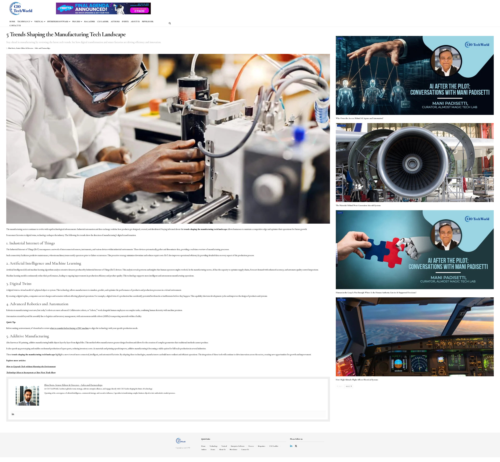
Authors (115, 21)
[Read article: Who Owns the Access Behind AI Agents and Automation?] (415, 75)
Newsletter (147, 21)
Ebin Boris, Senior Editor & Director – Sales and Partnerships (29, 48)
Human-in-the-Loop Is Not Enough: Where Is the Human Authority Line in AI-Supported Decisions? (376, 292)
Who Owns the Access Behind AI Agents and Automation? (359, 118)
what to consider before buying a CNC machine (69, 328)
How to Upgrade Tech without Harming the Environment (31, 366)
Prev (340, 386)
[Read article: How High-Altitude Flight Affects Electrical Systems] (415, 336)
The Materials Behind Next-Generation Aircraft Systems (358, 205)
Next (348, 386)
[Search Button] (170, 23)
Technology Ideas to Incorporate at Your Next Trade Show (30, 372)
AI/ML (340, 38)
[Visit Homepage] (20, 8)
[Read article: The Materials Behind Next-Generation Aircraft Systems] (415, 162)
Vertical (38, 21)
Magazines (89, 21)
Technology (23, 21)
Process (76, 21)
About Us (135, 21)
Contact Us (15, 25)
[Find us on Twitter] (296, 446)
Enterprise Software (57, 21)
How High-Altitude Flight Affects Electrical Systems (357, 379)
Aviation (341, 125)
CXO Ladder (102, 21)
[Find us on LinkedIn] (291, 446)
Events (125, 21)
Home (12, 21)
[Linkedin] (13, 414)
